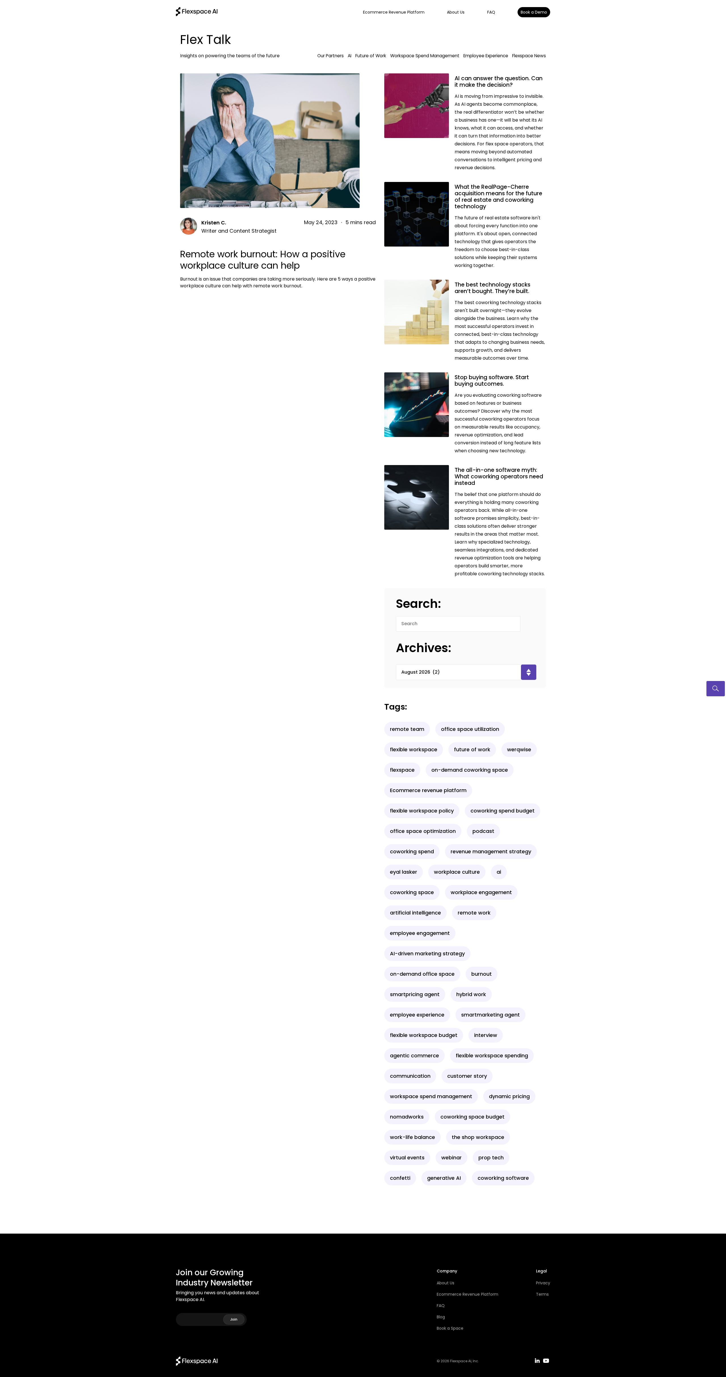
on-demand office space (422, 973)
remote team (407, 729)
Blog (441, 1317)
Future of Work (370, 56)
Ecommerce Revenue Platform (394, 12)
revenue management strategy (491, 851)
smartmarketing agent (490, 1014)
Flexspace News (529, 56)
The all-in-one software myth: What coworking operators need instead (499, 476)
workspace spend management (431, 1096)
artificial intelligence (415, 912)
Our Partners (330, 56)
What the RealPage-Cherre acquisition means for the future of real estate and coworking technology (498, 197)
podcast (483, 831)
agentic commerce (414, 1055)
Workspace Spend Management (424, 56)
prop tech (491, 1157)
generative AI (444, 1177)
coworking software (503, 1177)
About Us (456, 12)
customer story (467, 1075)
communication (410, 1075)
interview (485, 1035)
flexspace (402, 769)
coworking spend (412, 851)
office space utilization (470, 729)
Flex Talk (205, 40)
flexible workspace (413, 749)
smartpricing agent (415, 994)
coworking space (412, 892)
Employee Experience (485, 56)
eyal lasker (403, 871)
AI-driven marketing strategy (427, 953)
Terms (542, 1294)
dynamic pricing (509, 1096)
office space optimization (423, 831)
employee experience (417, 1014)
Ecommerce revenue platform (428, 790)
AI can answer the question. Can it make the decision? (499, 81)
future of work (472, 749)
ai (499, 871)
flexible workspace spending (492, 1055)
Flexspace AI (460, 1361)
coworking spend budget (502, 810)
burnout (481, 973)
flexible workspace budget (423, 1035)
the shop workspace (478, 1137)
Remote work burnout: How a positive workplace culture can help (262, 260)
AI (349, 56)
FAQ (491, 12)
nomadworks (407, 1116)
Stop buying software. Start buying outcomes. (492, 380)
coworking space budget (472, 1116)
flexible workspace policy (422, 810)
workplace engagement (481, 892)
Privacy (543, 1283)
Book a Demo (534, 12)
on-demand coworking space (469, 769)
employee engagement (420, 933)
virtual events (407, 1157)
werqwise (519, 749)
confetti (400, 1177)
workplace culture (457, 871)
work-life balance (412, 1137)
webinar (451, 1157)
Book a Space (450, 1328)
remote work (474, 912)
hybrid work (471, 994)
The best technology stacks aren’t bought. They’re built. (492, 287)
